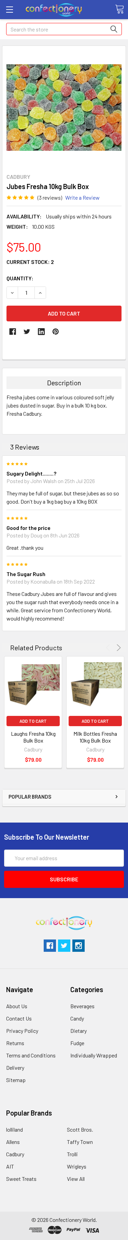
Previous (109, 647)
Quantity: (19, 278)
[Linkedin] (41, 331)
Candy (77, 1018)
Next (117, 647)
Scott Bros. (80, 1129)
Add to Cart (33, 721)
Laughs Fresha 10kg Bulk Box (33, 737)
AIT (10, 1166)
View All (76, 1178)
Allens (13, 1141)
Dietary (78, 1030)
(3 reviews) (50, 197)
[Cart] (119, 9)
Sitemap (16, 1080)
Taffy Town (80, 1141)
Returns (15, 1043)
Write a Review (82, 197)
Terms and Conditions (31, 1055)
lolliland (14, 1129)
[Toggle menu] (9, 9)
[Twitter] (27, 331)
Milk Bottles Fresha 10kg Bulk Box (95, 737)
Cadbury (15, 1154)
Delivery (15, 1067)
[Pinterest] (55, 331)
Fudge (77, 1043)
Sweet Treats (21, 1178)
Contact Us (19, 1018)
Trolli (72, 1154)
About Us (16, 1006)
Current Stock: (30, 261)
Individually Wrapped (93, 1055)
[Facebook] (12, 331)
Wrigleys (76, 1166)
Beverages (82, 1006)
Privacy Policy (22, 1030)
